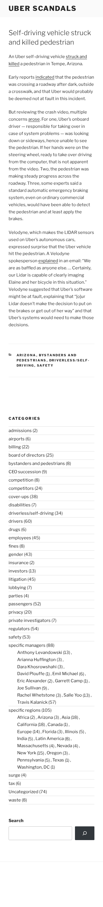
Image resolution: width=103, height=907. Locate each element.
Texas (58, 760)
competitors (21, 488)
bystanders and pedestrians (37, 463)
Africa (23, 717)
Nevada (64, 745)
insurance (19, 562)
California (27, 724)
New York (26, 752)
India (22, 738)
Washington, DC (33, 767)
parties (16, 595)
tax (12, 783)
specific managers (27, 645)
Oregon (54, 752)
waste (15, 800)
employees (20, 537)
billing (15, 446)
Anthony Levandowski (39, 652)
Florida (49, 731)
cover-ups (19, 496)
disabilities (20, 505)
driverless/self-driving (31, 513)
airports (17, 438)
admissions (20, 430)
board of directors (27, 455)
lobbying (17, 587)
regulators (19, 628)
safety (45, 365)
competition (21, 480)
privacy (16, 612)
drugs (14, 529)
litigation (18, 579)
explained (48, 260)
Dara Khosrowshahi (37, 666)
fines (14, 546)
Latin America (49, 738)
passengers (20, 603)
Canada (55, 724)
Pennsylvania (30, 760)
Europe (24, 731)
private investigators (30, 620)
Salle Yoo (73, 695)
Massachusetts (32, 745)
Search (16, 820)
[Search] (84, 833)
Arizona (26, 355)
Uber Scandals (43, 8)
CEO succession (25, 471)
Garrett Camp (69, 680)
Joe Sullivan (29, 688)
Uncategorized (23, 791)
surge (14, 775)
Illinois (71, 731)
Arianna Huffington (36, 659)
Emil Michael (65, 673)
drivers (16, 521)
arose (34, 119)
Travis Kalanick (32, 702)
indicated (44, 77)
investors (18, 571)
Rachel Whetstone (36, 695)
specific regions (25, 710)
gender (16, 554)
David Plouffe (31, 673)
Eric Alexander (32, 680)
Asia (66, 717)
